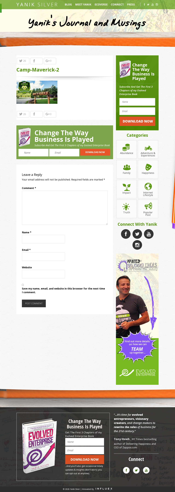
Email (26, 249)
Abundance (126, 152)
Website (27, 267)
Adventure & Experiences (148, 154)
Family (126, 172)
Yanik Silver (36, 4)
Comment (29, 188)
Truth (126, 212)
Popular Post (148, 213)
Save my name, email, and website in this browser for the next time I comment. (63, 290)
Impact (126, 192)
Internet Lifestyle (148, 193)
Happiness (148, 172)
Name (26, 232)
